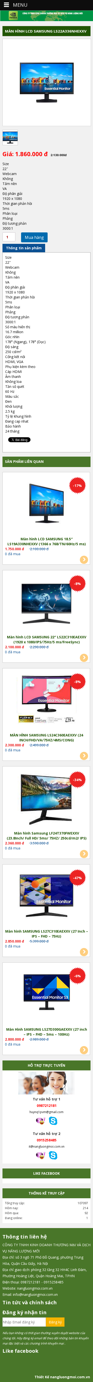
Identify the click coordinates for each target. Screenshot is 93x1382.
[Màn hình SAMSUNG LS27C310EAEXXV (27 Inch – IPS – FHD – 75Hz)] (46, 896)
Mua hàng (34, 237)
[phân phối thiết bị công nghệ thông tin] (46, 15)
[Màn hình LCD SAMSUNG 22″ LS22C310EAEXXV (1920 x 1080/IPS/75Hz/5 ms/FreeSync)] (46, 602)
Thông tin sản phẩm (24, 248)
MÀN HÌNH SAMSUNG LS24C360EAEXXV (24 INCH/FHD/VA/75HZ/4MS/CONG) (46, 737)
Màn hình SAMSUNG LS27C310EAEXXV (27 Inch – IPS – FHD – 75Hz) (46, 934)
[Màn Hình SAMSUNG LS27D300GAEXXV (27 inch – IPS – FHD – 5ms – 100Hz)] (46, 994)
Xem (84, 560)
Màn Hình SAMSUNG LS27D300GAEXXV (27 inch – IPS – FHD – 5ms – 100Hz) (46, 1032)
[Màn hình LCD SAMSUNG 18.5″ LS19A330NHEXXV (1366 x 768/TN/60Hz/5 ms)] (46, 504)
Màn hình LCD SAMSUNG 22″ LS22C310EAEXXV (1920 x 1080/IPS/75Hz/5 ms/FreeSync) (46, 639)
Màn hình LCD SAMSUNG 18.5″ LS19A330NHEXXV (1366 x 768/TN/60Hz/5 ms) (46, 541)
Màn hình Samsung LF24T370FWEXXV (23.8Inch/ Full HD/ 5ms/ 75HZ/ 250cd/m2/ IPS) (47, 835)
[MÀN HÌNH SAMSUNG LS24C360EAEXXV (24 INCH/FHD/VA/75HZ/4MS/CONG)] (46, 700)
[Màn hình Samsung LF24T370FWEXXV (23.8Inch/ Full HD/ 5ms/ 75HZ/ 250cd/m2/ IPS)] (46, 798)
